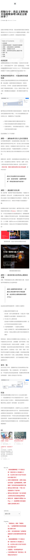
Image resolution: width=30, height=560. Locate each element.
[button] (15, 3)
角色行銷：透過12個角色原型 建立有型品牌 (14, 167)
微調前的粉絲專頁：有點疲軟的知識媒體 (12, 45)
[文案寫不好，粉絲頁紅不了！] (7, 453)
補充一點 (5, 52)
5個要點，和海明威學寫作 (15, 549)
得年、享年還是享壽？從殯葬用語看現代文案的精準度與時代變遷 (17, 534)
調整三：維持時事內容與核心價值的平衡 (12, 50)
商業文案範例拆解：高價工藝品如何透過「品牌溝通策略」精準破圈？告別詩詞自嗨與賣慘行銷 (17, 482)
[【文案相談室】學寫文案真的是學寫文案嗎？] (20, 435)
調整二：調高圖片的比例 (9, 49)
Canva (14, 211)
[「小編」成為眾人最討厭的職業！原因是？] (7, 435)
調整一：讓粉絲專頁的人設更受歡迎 (11, 47)
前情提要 (5, 43)
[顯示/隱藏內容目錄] (20, 41)
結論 (4, 54)
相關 (4, 56)
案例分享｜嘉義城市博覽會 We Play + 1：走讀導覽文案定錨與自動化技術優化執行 (17, 501)
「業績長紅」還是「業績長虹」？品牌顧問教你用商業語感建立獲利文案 (17, 526)
